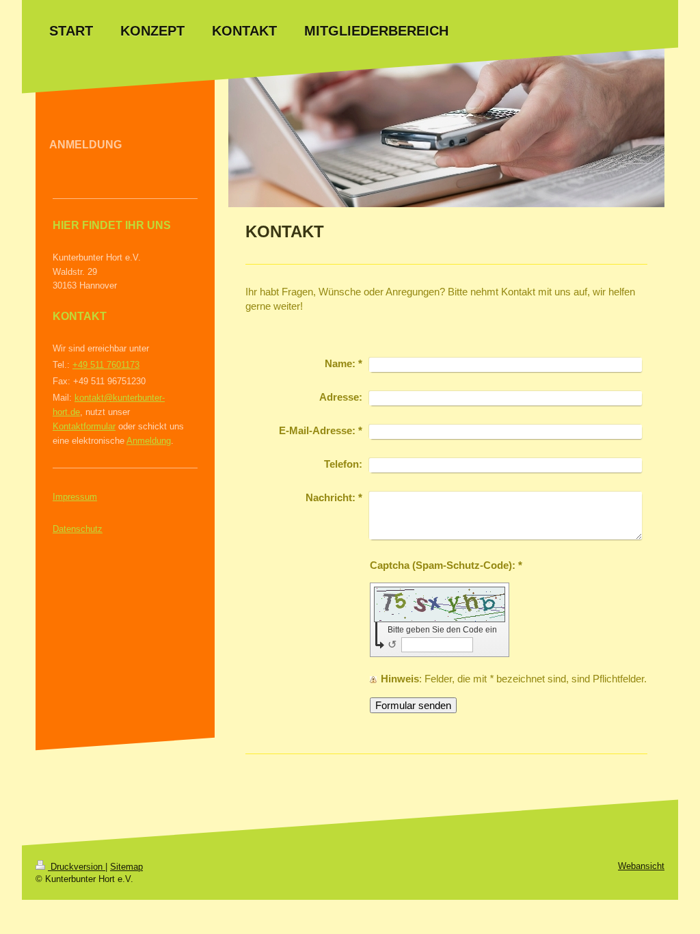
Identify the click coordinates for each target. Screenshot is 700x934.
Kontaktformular (84, 426)
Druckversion (76, 867)
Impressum (75, 497)
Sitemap (126, 867)
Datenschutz (78, 529)
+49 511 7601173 (105, 365)
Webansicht (641, 866)
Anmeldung (148, 441)
